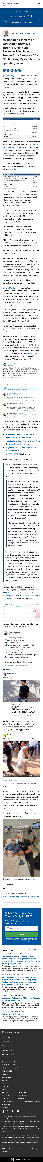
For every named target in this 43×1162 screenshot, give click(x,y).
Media (4, 1046)
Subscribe (21, 934)
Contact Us (5, 1086)
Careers (4, 1083)
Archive (25, 11)
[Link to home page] (12, 4)
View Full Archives (34, 950)
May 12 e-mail (14, 288)
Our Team (5, 1080)
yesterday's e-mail (13, 75)
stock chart (11, 598)
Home (17, 11)
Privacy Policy (6, 1092)
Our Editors (5, 1041)
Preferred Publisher (8, 1054)
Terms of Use (6, 1104)
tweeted (30, 353)
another (9, 669)
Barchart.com (16, 1135)
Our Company (6, 1077)
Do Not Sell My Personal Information (29, 1101)
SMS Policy (21, 1098)
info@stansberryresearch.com (11, 1068)
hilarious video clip (25, 721)
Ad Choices (5, 1095)
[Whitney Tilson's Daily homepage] (21, 16)
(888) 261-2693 (7, 1071)
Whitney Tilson (30, 33)
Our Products (6, 1037)
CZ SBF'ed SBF (12, 454)
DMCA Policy (22, 1092)
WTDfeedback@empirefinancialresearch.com (21, 896)
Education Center (7, 1050)
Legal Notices (22, 1095)
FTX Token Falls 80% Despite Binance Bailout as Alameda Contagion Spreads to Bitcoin (21, 592)
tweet (29, 626)
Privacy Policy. (35, 941)
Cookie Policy (6, 1098)
